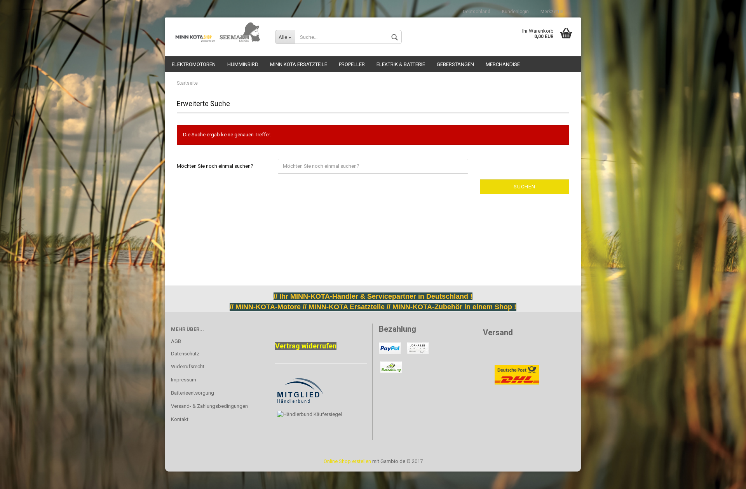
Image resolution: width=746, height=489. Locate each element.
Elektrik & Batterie (400, 64)
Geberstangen (455, 64)
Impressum (183, 380)
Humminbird (242, 64)
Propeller (352, 64)
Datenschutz (185, 354)
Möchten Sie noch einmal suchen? (215, 166)
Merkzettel (551, 11)
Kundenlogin (515, 11)
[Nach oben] (21, 477)
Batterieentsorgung (192, 393)
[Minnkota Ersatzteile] (217, 33)
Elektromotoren (194, 64)
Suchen (524, 187)
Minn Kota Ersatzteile (298, 64)
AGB (176, 341)
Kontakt (179, 419)
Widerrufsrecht (187, 366)
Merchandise (503, 64)
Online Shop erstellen (347, 461)
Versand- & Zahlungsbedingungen (209, 406)
